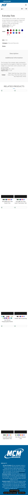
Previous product (22, 8)
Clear (9, 34)
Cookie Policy (22, 472)
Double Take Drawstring (21, 318)
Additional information (14, 58)
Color (3, 31)
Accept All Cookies (14, 490)
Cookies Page (21, 488)
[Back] (2, 8)
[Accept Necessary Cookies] (26, 479)
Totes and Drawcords (13, 43)
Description (14, 53)
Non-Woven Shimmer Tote (20, 437)
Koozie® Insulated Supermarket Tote (7, 437)
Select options (5, 196)
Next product (26, 8)
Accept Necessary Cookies (10, 492)
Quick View (9, 196)
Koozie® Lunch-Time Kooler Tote (7, 202)
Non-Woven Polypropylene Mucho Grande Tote (7, 321)
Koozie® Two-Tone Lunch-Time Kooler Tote (21, 202)
